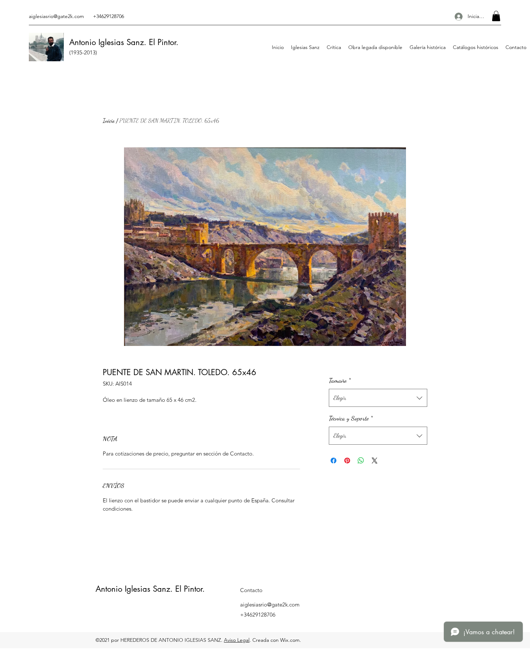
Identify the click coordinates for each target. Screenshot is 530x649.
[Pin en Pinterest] (347, 460)
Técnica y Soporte (351, 418)
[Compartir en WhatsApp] (361, 460)
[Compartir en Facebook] (333, 460)
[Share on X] (374, 460)
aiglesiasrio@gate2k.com (56, 16)
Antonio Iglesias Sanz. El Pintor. (150, 589)
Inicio (109, 120)
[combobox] (378, 398)
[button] (496, 16)
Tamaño (340, 380)
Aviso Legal (236, 640)
